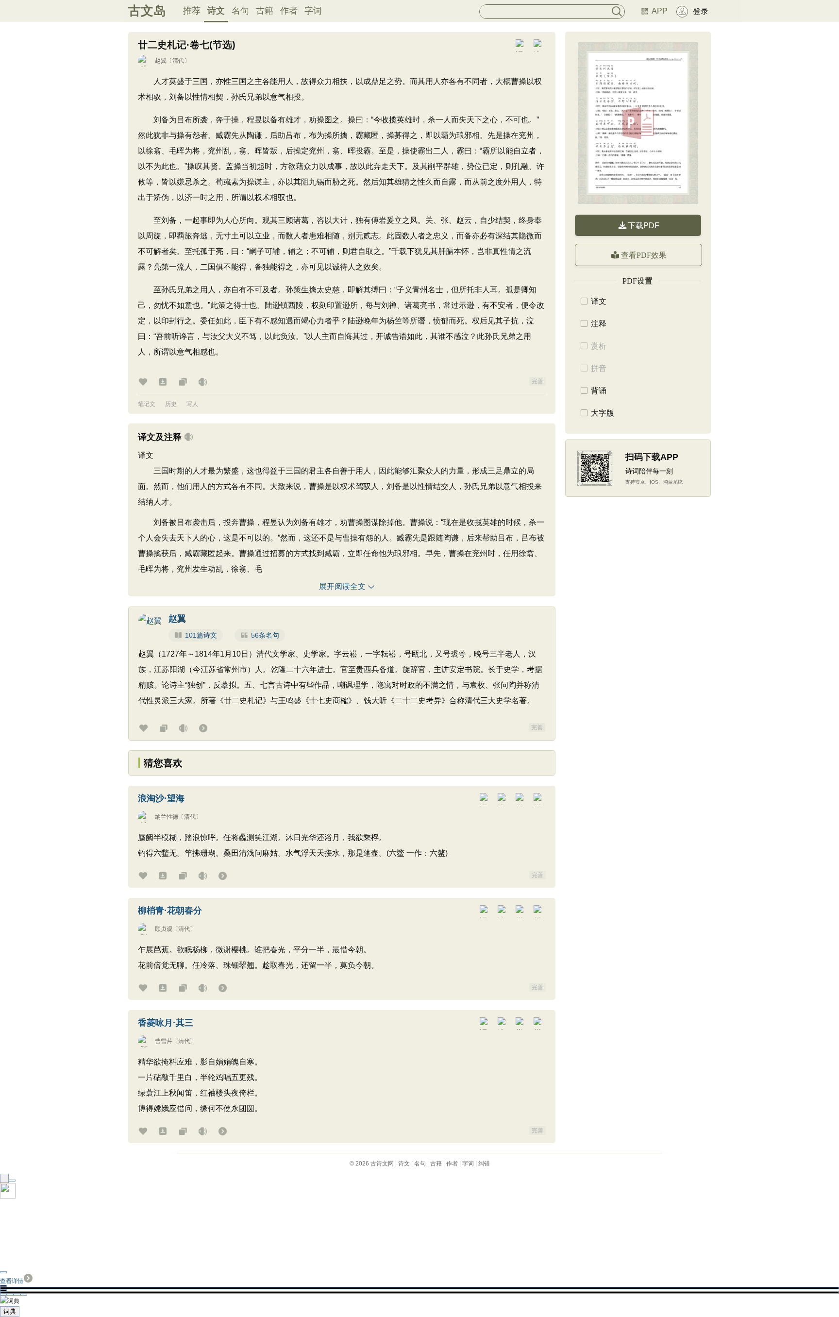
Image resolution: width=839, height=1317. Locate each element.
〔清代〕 (178, 60)
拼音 (598, 368)
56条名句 (265, 635)
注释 (598, 324)
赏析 (598, 346)
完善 (537, 381)
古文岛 (147, 10)
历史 (171, 404)
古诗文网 (382, 1163)
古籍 (264, 11)
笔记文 (146, 404)
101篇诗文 (201, 635)
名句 (240, 11)
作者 (289, 11)
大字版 (602, 413)
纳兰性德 (166, 816)
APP (660, 11)
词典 (9, 1311)
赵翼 (161, 60)
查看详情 (11, 1281)
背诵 (598, 391)
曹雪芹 (163, 1041)
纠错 (484, 1163)
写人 (192, 404)
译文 (598, 301)
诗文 (216, 11)
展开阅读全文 (342, 586)
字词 (313, 11)
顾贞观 (163, 929)
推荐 (192, 11)
